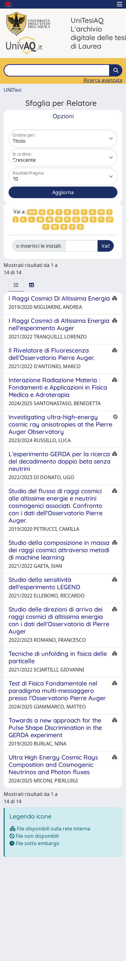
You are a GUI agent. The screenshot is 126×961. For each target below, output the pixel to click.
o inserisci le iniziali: (38, 245)
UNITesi (12, 90)
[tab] (16, 285)
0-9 (32, 212)
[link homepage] (10, 4)
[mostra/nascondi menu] (119, 4)
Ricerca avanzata (102, 80)
